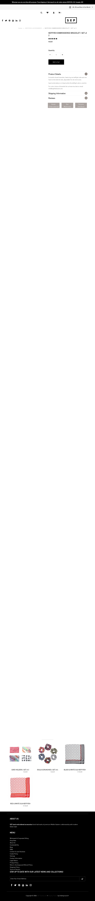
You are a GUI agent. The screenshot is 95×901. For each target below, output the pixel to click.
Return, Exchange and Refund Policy (21, 865)
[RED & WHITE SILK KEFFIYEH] (20, 800)
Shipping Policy (14, 867)
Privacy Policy (14, 863)
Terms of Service (15, 869)
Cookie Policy (14, 854)
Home (20, 28)
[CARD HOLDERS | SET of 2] (20, 766)
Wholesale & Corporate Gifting (19, 838)
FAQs (11, 849)
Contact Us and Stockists (17, 851)
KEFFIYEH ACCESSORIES (33, 28)
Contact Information (16, 858)
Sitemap (12, 856)
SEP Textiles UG (42, 895)
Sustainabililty (14, 845)
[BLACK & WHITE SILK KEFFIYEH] (74, 766)
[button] (53, 39)
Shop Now (13, 840)
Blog (11, 847)
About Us (12, 843)
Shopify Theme (52, 895)
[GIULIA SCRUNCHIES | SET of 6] (47, 766)
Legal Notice (14, 860)
